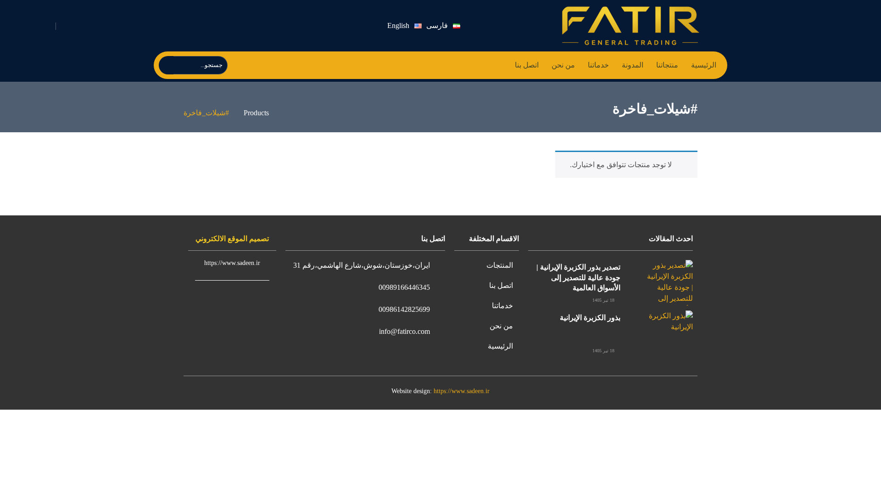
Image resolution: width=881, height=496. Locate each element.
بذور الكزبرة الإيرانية (590, 317)
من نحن (563, 65)
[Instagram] (157, 26)
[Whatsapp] (135, 26)
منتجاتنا (667, 65)
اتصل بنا (527, 65)
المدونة (632, 65)
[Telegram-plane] (179, 26)
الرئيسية (703, 65)
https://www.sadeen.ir (462, 391)
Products (256, 113)
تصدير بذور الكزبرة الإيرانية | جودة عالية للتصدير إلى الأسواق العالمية (578, 277)
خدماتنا (598, 65)
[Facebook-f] (200, 26)
